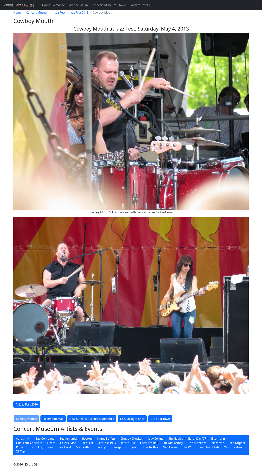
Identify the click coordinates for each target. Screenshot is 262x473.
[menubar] (131, 445)
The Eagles (176, 439)
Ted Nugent (237, 443)
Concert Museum (104, 5)
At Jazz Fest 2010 (27, 404)
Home (46, 5)
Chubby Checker (131, 439)
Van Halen (170, 447)
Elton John (218, 439)
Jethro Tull (128, 443)
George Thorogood (124, 447)
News (123, 5)
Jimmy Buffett (106, 439)
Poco (19, 447)
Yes (226, 447)
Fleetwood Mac (53, 419)
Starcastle (82, 447)
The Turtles (150, 447)
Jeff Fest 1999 (107, 443)
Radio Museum (78, 5)
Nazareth (218, 443)
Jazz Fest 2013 (79, 12)
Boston (87, 439)
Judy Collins (155, 439)
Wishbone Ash (209, 447)
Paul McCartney (172, 443)
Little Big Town (160, 419)
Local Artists (148, 443)
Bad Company (44, 439)
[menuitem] (23, 438)
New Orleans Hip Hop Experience (91, 419)
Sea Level (64, 447)
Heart (51, 443)
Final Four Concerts (29, 443)
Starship (100, 447)
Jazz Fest (59, 12)
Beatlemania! (68, 439)
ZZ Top (20, 451)
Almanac (59, 5)
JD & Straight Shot (132, 419)
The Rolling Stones (40, 447)
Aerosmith (23, 439)
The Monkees (197, 443)
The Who (188, 447)
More (146, 5)
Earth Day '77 (197, 439)
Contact (134, 5)
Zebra (238, 447)
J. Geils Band (68, 443)
